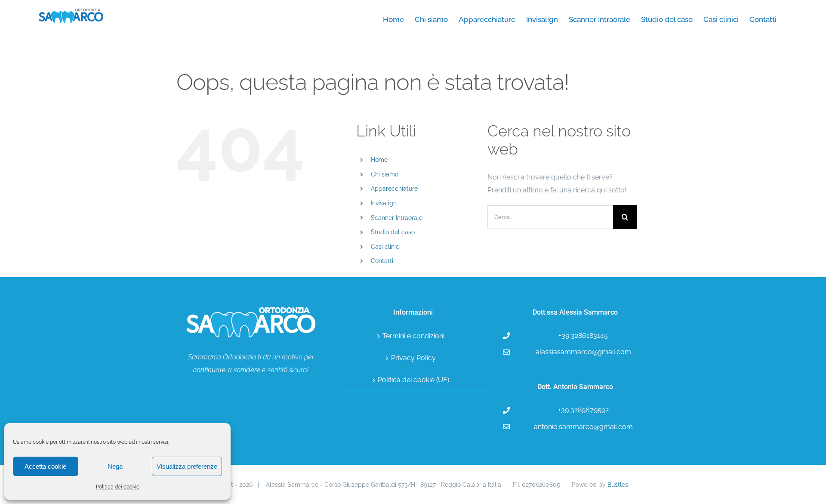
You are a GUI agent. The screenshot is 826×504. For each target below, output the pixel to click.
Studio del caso (393, 232)
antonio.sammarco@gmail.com (583, 427)
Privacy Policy (413, 358)
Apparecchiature (394, 188)
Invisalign (384, 203)
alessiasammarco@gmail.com (583, 352)
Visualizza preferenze (187, 466)
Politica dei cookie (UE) (413, 380)
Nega (115, 466)
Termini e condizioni (413, 336)
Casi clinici (386, 246)
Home (379, 159)
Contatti (382, 260)
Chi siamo (384, 174)
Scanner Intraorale (396, 217)
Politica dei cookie (117, 487)
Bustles (617, 484)
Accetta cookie (45, 466)
